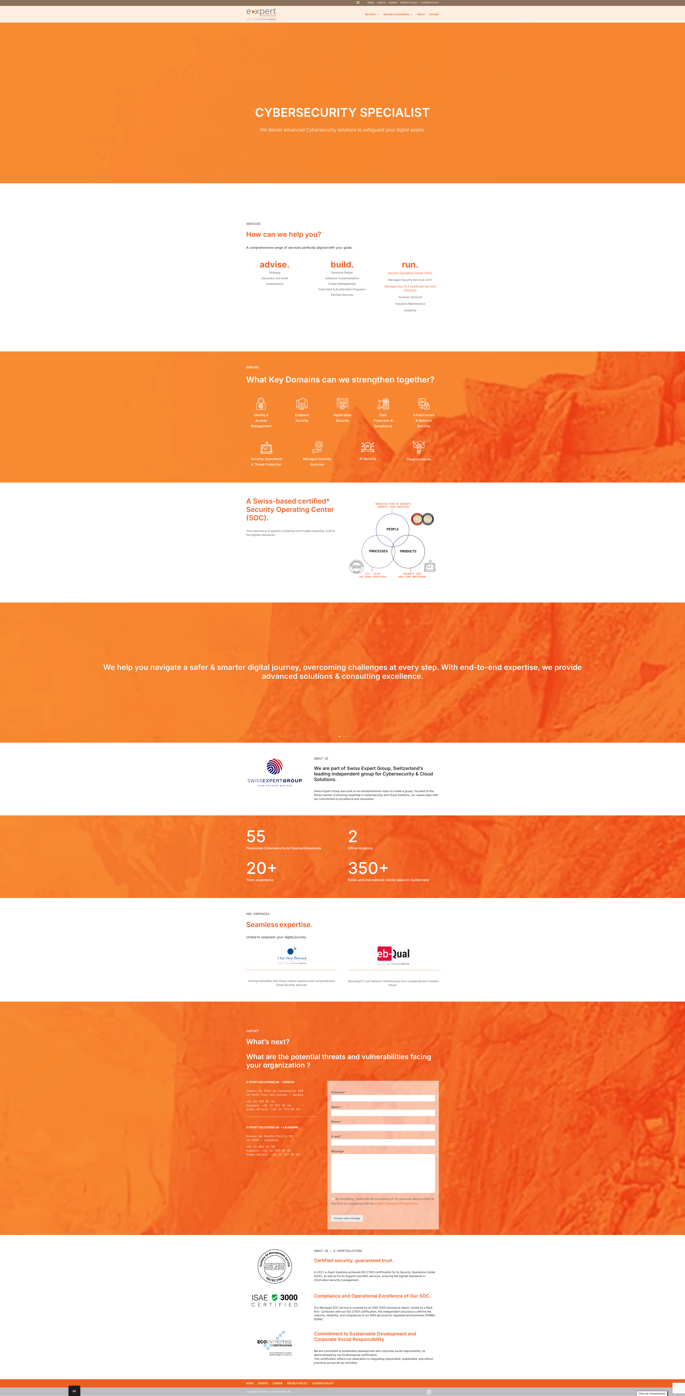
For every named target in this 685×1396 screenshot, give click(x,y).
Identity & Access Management (261, 420)
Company (339, 1092)
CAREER (393, 3)
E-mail (336, 1136)
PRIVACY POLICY (409, 3)
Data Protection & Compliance (383, 420)
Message (337, 1151)
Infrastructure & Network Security (424, 420)
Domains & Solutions (396, 14)
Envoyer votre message (347, 1218)
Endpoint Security (302, 417)
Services (370, 14)
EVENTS (381, 3)
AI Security (367, 459)
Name (336, 1107)
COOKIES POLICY (430, 3)
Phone (336, 1121)
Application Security (342, 417)
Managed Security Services (317, 461)
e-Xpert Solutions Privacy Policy (396, 1203)
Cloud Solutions (418, 459)
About (421, 14)
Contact (434, 14)
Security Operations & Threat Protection (266, 461)
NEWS (370, 3)
